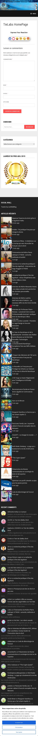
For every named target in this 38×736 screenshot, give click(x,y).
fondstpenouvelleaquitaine (16, 673)
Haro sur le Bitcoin (18, 401)
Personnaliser (19, 727)
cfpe (9, 628)
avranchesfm (12, 652)
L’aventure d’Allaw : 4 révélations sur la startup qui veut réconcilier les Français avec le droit (24, 243)
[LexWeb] (19, 6)
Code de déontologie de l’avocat (23, 492)
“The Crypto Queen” (18, 458)
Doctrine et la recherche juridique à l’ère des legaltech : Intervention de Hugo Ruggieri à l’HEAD (23, 266)
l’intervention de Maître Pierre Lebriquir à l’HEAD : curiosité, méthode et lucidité (22, 254)
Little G (10, 599)
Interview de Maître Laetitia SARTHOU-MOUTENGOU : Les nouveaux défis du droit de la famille (24, 300)
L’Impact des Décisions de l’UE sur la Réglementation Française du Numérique (24, 357)
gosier (10, 620)
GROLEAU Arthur (13, 512)
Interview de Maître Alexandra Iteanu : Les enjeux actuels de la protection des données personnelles (24, 289)
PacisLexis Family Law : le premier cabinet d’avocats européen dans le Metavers (23, 425)
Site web (6, 102)
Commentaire (8, 59)
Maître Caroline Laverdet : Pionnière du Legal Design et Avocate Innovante (24, 323)
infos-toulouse (12, 665)
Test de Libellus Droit (22, 520)
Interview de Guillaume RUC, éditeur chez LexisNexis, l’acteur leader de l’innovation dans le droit (22, 630)
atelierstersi (11, 641)
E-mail (5, 93)
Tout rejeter (19, 732)
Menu (34, 13)
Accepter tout (19, 722)
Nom (5, 85)
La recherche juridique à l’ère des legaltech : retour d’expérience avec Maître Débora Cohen (23, 277)
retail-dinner (12, 699)
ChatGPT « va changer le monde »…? (24, 435)
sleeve (10, 589)
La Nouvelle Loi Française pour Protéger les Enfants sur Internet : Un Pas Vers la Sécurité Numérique (23, 368)
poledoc (10, 686)
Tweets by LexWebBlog (8, 207)
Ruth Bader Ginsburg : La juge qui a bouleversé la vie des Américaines (22, 675)
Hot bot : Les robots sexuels (23, 620)
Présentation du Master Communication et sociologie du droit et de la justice (23, 471)
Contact (23, 512)
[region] (19, 721)
